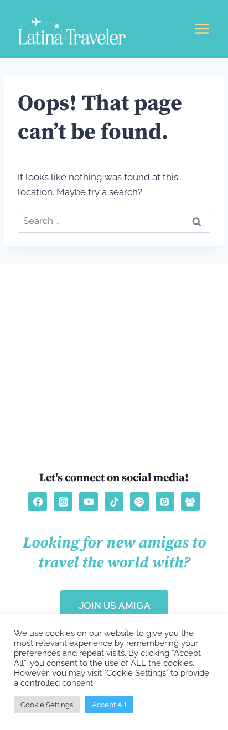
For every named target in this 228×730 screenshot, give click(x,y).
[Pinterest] (165, 501)
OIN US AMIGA (114, 605)
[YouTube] (88, 501)
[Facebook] (37, 501)
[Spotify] (139, 501)
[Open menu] (202, 29)
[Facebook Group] (190, 501)
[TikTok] (114, 501)
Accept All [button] (109, 705)
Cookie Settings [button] (46, 705)
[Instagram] (63, 501)
